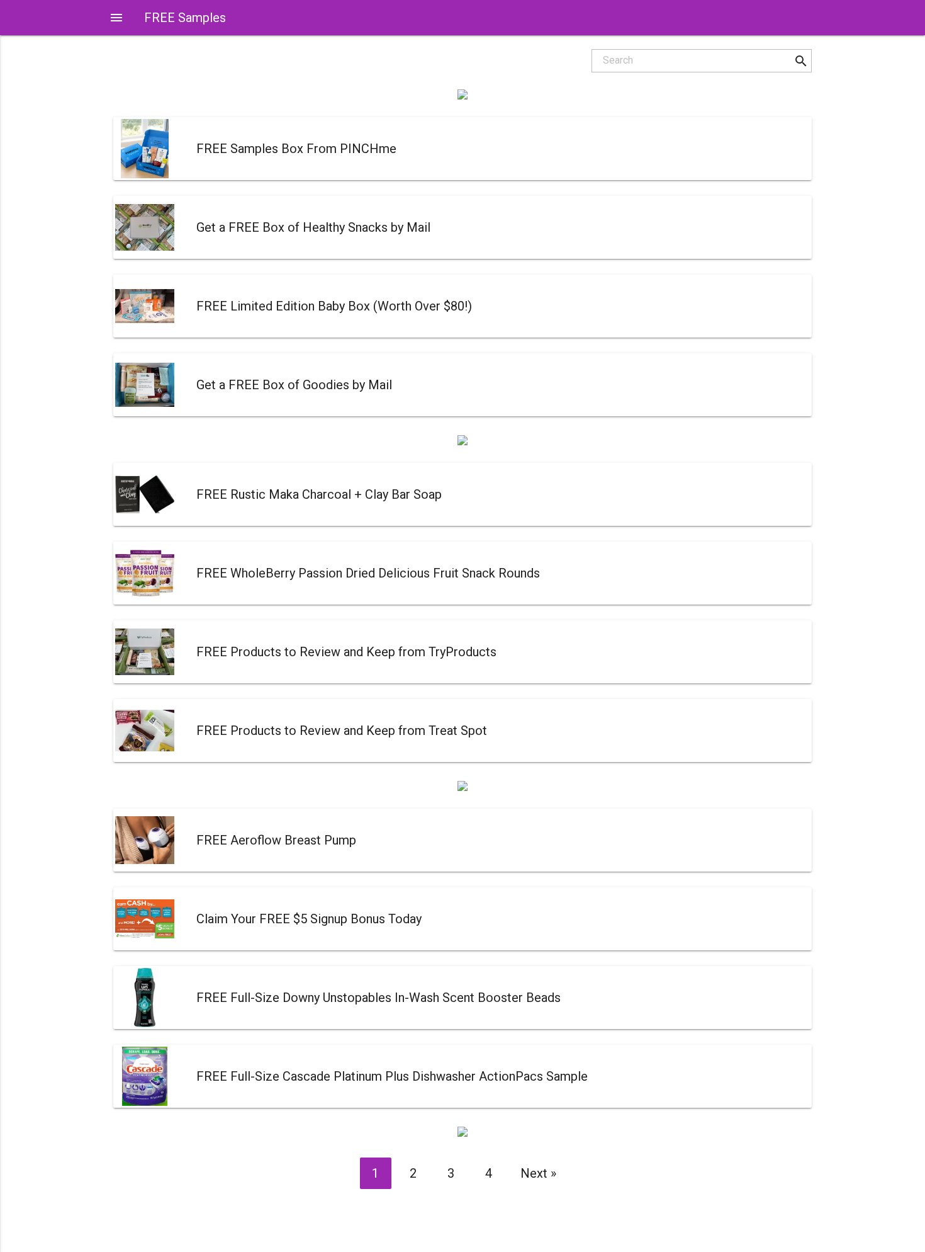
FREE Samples (185, 17)
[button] (801, 61)
